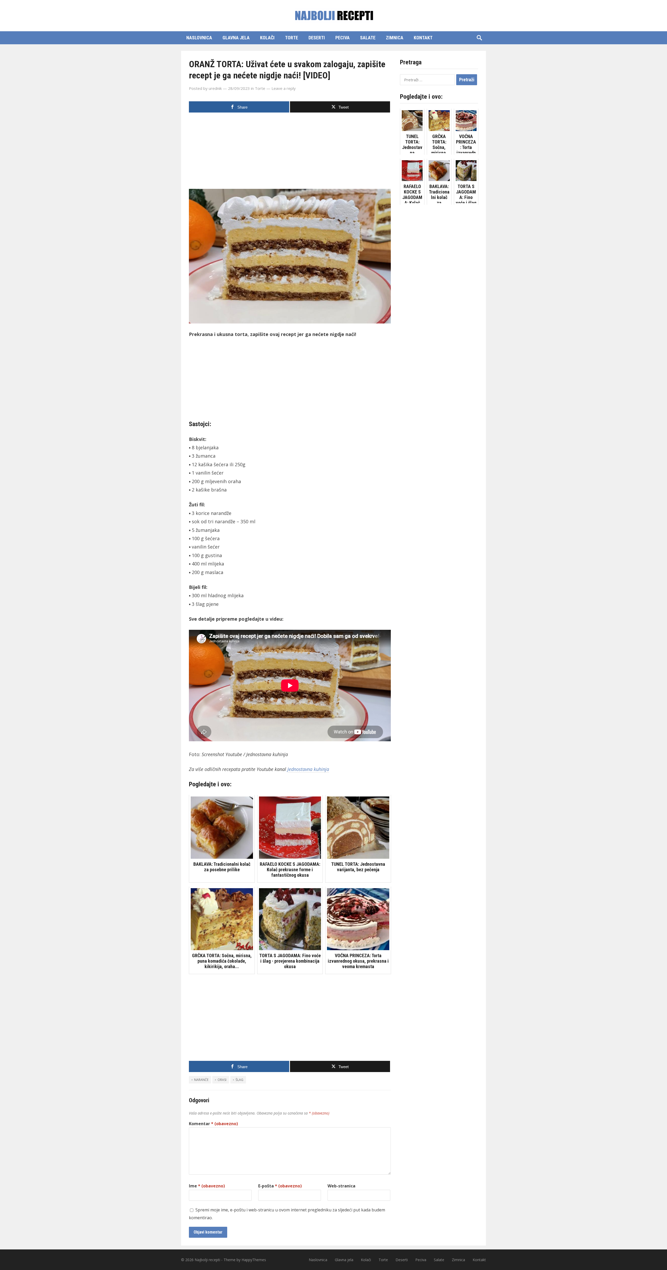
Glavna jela (236, 37)
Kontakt (423, 37)
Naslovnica (199, 37)
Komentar (213, 1123)
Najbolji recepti (207, 1259)
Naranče (201, 1080)
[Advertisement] (290, 152)
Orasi (222, 1080)
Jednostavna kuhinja (308, 769)
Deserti (316, 37)
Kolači (267, 37)
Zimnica (394, 37)
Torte (291, 37)
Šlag (239, 1080)
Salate (367, 37)
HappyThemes (254, 1259)
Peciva (342, 37)
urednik (215, 88)
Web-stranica (341, 1186)
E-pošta (280, 1186)
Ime (207, 1186)
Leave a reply (283, 88)
